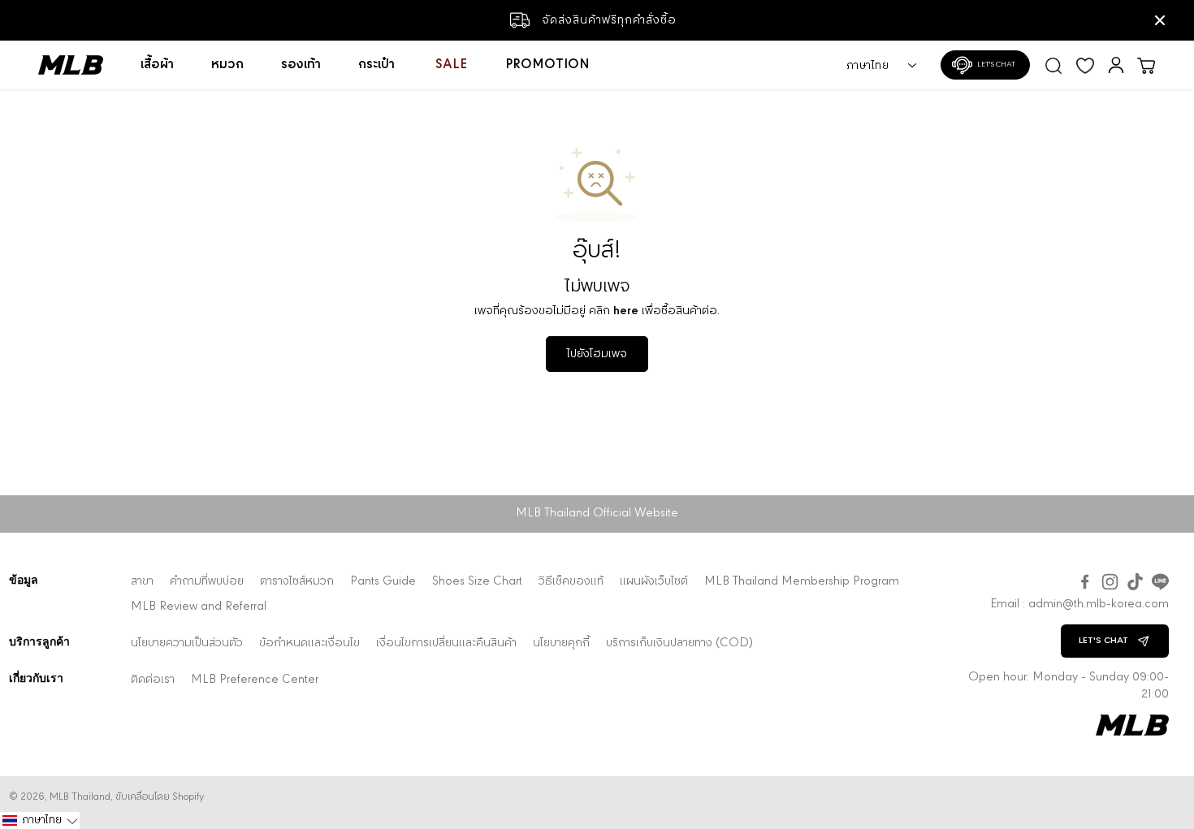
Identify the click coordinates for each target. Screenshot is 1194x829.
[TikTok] (1135, 581)
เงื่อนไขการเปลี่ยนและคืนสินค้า (446, 643)
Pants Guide (383, 581)
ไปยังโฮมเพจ (597, 354)
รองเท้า (301, 65)
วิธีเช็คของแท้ (571, 581)
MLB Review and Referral (198, 606)
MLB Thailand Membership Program (801, 581)
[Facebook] (1084, 581)
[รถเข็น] (1146, 65)
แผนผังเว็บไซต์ (654, 581)
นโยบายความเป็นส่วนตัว (187, 643)
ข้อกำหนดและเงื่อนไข (309, 643)
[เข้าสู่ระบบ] (1116, 65)
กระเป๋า (376, 65)
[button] (40, 820)
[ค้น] (1053, 64)
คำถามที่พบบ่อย (207, 581)
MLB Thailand (80, 797)
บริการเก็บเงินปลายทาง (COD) (679, 643)
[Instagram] (1109, 581)
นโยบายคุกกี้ (561, 643)
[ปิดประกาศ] (1160, 20)
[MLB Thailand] (80, 65)
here (625, 311)
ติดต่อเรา (153, 680)
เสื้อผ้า (157, 65)
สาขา (142, 581)
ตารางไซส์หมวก (297, 581)
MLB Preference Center (254, 680)
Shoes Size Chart (477, 581)
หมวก (227, 65)
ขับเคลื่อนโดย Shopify (159, 797)
